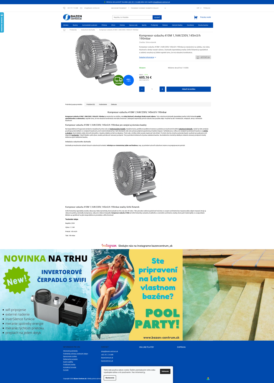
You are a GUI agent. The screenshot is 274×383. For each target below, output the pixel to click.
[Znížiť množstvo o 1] (142, 89)
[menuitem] (66, 25)
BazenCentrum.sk (107, 358)
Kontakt (66, 370)
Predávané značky (69, 364)
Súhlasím (165, 371)
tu (144, 372)
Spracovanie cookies (70, 356)
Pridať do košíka (188, 89)
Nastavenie (110, 378)
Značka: (147, 42)
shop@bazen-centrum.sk (161, 2)
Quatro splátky (68, 362)
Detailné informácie (146, 57)
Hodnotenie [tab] (103, 104)
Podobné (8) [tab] (91, 104)
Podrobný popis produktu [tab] (73, 104)
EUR (198, 8)
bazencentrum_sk (107, 361)
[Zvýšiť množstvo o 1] (162, 89)
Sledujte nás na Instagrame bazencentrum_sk (145, 245)
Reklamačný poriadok (70, 359)
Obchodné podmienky (119, 8)
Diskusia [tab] (114, 104)
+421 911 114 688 (134, 2)
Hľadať (157, 17)
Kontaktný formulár (69, 367)
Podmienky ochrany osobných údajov (145, 8)
